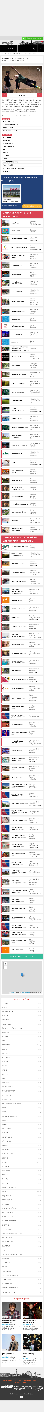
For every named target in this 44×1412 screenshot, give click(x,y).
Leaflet (12, 992)
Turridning (6, 1279)
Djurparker (6, 1083)
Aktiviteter (16, 53)
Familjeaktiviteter (8, 1091)
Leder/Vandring (8, 1154)
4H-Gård (5, 1003)
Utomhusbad (7, 1284)
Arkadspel (6, 1016)
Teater (4, 1267)
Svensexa (5, 1259)
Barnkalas (6, 1045)
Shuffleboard (7, 1229)
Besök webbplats (11, 125)
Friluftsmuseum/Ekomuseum (12, 1104)
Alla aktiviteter (10, 1292)
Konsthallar (7, 1137)
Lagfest (5, 1145)
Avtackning (6, 1037)
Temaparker (6, 1271)
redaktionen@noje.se (26, 1394)
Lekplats (5, 1162)
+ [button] (5, 963)
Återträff (5, 1020)
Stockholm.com (6, 53)
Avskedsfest (6, 1032)
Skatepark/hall (7, 1242)
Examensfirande (8, 1087)
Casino (4, 1070)
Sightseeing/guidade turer (12, 1233)
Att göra (8, 49)
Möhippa (5, 1179)
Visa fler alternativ (31, 206)
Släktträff (6, 1246)
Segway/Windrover (9, 1221)
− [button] (5, 967)
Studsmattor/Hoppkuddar (12, 1254)
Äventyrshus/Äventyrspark (12, 1028)
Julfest (4, 1124)
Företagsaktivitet (8, 1095)
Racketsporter (7, 1212)
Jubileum (5, 1120)
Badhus (5, 1041)
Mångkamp (6, 1171)
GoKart (5, 1108)
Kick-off (5, 1133)
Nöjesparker (6, 1196)
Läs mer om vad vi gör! (33, 1390)
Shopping (5, 1225)
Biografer (6, 1053)
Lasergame (6, 1150)
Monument (6, 1183)
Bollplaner (6, 1057)
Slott (4, 1250)
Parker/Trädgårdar (9, 1208)
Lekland (5, 1158)
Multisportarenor (9, 1187)
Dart (4, 1078)
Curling (5, 1074)
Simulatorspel (7, 1238)
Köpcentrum (7, 1141)
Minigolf (5, 1175)
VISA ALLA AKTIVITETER (20, 956)
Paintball (5, 1204)
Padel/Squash (7, 1200)
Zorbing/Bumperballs (10, 1288)
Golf (4, 1112)
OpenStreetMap (25, 992)
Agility (4, 1007)
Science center (7, 1217)
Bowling (5, 1066)
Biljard (4, 1049)
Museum (5, 1191)
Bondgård (6, 1062)
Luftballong (7, 1166)
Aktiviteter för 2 (8, 1011)
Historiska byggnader (10, 1116)
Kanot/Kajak (6, 1129)
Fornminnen (6, 1099)
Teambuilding (7, 1263)
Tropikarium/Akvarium (10, 1275)
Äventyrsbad (7, 1024)
